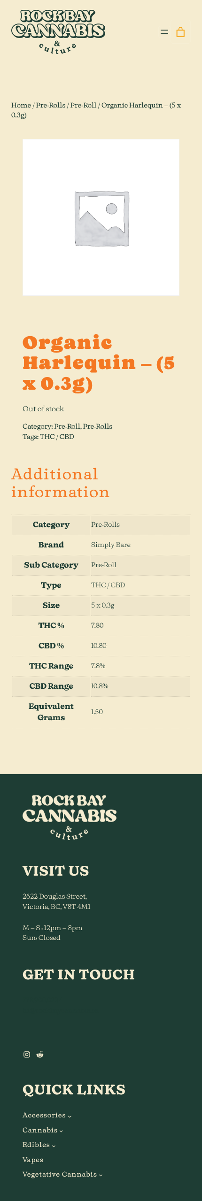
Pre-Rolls (50, 105)
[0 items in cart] (181, 32)
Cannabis (40, 1130)
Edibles (36, 1145)
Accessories (44, 1115)
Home (21, 105)
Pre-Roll (83, 105)
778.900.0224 (42, 1000)
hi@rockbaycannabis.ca (60, 1011)
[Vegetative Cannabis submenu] (101, 1175)
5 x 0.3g (102, 605)
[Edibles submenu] (54, 1146)
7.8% (98, 666)
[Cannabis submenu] (61, 1131)
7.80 (97, 626)
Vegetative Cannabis (60, 1174)
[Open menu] (164, 32)
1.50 (97, 712)
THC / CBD (57, 437)
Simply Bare (111, 545)
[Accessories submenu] (70, 1116)
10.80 (99, 646)
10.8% (100, 686)
